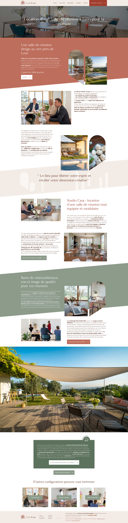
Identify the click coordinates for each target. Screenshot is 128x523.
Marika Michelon (78, 518)
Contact (85, 3)
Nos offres (62, 3)
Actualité (78, 3)
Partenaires (70, 3)
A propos (50, 515)
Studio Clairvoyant (101, 518)
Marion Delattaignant (75, 520)
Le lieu (55, 3)
